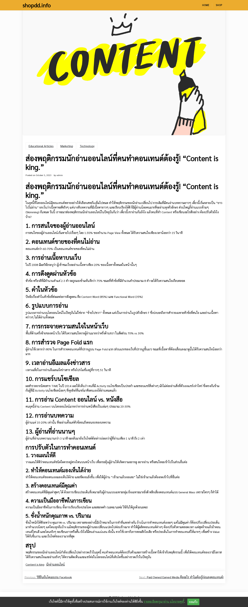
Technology (87, 146)
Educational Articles (41, 146)
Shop (219, 5)
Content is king (35, 564)
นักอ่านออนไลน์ (55, 564)
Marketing (66, 146)
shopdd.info (37, 5)
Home (205, 5)
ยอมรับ (193, 602)
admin (59, 175)
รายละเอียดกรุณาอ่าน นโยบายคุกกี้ (164, 601)
